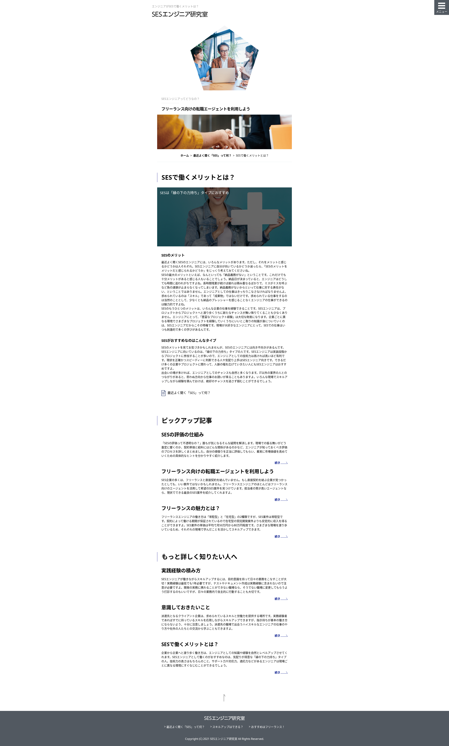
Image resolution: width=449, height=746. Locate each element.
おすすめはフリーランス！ (268, 727)
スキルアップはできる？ (227, 727)
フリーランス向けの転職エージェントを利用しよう (205, 109)
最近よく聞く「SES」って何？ (188, 392)
